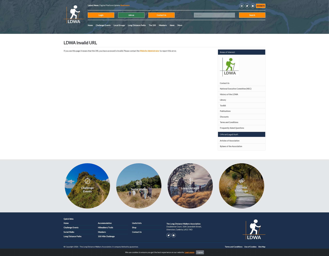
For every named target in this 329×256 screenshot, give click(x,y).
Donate (261, 6)
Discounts (224, 117)
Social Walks (69, 232)
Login (101, 15)
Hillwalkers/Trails (105, 227)
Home (90, 25)
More (179, 25)
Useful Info (137, 223)
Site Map (261, 247)
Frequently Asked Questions (232, 128)
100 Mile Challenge (106, 236)
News (172, 25)
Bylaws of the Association (231, 146)
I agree (200, 252)
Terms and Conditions (229, 122)
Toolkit (223, 105)
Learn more (189, 252)
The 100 (152, 25)
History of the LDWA (229, 94)
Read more (125, 5)
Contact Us (161, 15)
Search (252, 15)
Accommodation (105, 223)
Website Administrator (149, 51)
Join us (131, 15)
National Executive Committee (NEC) (235, 88)
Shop (134, 227)
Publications (225, 111)
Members (163, 25)
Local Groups (119, 25)
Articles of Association (229, 140)
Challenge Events (103, 25)
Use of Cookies (250, 247)
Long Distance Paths (137, 25)
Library (223, 100)
